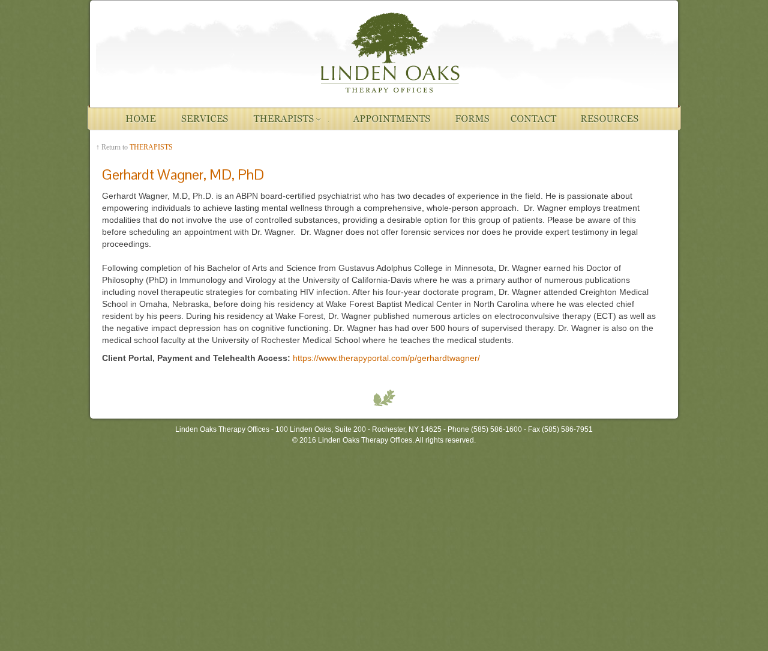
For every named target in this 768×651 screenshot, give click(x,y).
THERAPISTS (151, 147)
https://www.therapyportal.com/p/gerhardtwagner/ (386, 358)
